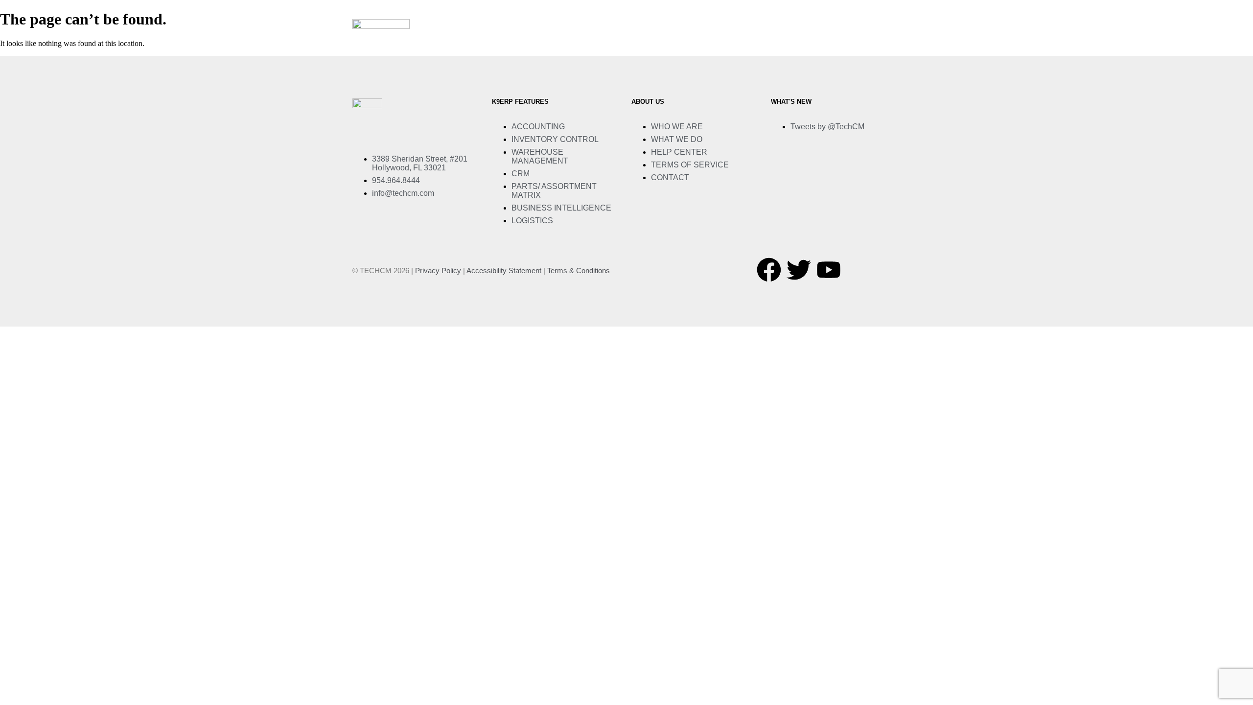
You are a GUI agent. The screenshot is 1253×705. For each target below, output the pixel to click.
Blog (832, 40)
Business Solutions (658, 40)
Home (511, 40)
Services (733, 40)
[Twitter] (799, 270)
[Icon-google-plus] (858, 270)
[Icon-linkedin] (888, 270)
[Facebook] (769, 270)
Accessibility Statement (503, 270)
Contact (875, 40)
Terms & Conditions (578, 270)
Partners (786, 40)
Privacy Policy (438, 270)
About (550, 40)
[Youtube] (828, 270)
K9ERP (590, 40)
